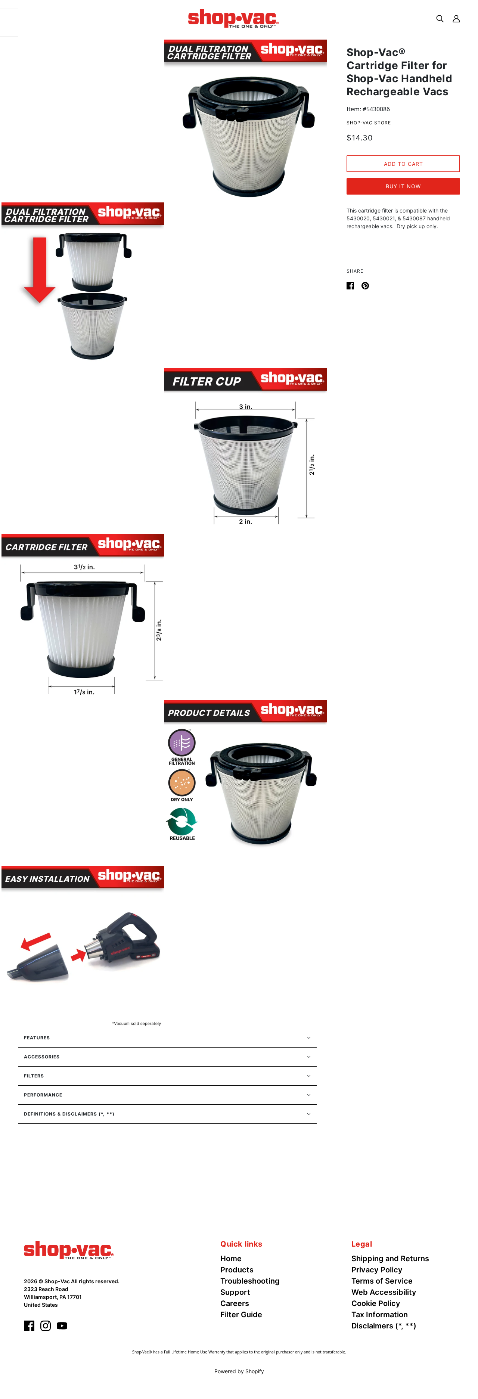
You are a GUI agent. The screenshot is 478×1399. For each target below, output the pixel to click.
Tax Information (379, 1314)
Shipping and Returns (390, 1258)
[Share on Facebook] (351, 285)
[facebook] (29, 1326)
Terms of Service (382, 1281)
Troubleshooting (250, 1281)
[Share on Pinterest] (365, 285)
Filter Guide (241, 1314)
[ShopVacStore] (69, 1250)
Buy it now (403, 186)
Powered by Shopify (239, 1371)
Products (237, 1269)
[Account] (456, 18)
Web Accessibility (383, 1292)
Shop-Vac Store (369, 122)
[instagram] (45, 1326)
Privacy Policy (377, 1269)
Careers (234, 1303)
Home (231, 1258)
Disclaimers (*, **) (383, 1325)
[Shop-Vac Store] (233, 17)
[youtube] (62, 1326)
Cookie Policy (375, 1303)
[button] (167, 1038)
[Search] (440, 18)
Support (235, 1292)
